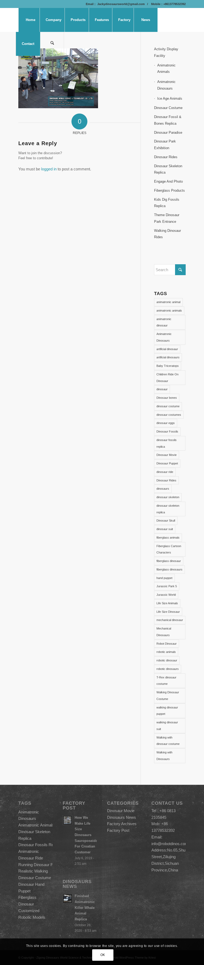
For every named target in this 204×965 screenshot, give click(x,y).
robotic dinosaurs (167, 668)
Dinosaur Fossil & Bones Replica (167, 120)
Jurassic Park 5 (166, 586)
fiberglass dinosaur (168, 561)
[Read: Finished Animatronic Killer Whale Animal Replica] (67, 898)
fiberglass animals (168, 537)
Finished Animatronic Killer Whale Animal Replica (85, 907)
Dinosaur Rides (165, 157)
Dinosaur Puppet (167, 463)
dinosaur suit (164, 529)
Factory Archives (122, 823)
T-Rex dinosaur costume (166, 681)
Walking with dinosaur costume (168, 741)
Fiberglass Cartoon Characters (168, 549)
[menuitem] (30, 20)
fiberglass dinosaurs (169, 569)
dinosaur (162, 389)
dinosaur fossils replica (166, 443)
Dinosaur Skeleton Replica (168, 169)
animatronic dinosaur (163, 322)
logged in (49, 169)
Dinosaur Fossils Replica (40, 844)
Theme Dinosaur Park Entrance (166, 218)
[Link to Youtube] (36, 68)
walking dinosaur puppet (167, 711)
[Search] (52, 44)
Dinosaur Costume (168, 108)
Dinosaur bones (166, 397)
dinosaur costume (168, 406)
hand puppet (164, 578)
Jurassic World (166, 594)
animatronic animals (169, 310)
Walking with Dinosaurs (164, 756)
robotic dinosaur (166, 660)
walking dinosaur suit (167, 726)
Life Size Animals (167, 603)
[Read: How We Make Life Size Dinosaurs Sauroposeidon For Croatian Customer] (67, 820)
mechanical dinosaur (169, 620)
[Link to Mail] (20, 68)
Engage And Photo (168, 181)
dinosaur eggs (165, 423)
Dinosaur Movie (166, 454)
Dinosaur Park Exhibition (165, 144)
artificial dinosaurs (168, 357)
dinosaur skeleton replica (167, 509)
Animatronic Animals (166, 68)
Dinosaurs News (121, 817)
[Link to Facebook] (44, 68)
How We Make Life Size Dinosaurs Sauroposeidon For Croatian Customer (87, 835)
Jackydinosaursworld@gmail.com (120, 4)
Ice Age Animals (169, 98)
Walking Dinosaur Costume (167, 695)
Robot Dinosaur (166, 643)
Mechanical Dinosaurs (163, 632)
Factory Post (118, 830)
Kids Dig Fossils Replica (166, 203)
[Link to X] (28, 68)
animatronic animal (168, 302)
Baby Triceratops (167, 365)
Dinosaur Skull (165, 520)
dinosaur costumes (168, 414)
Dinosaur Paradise (168, 133)
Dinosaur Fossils (167, 431)
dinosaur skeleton (167, 497)
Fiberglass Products (169, 190)
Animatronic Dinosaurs (166, 85)
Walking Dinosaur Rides (167, 234)
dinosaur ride (164, 471)
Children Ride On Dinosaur (167, 378)
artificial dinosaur (167, 349)
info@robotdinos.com (169, 843)
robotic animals (166, 651)
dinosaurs (162, 488)
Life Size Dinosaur (168, 611)
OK (102, 955)
